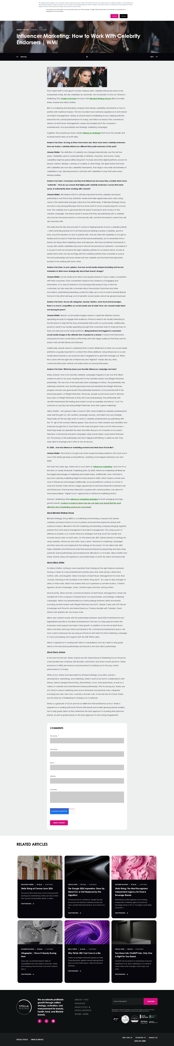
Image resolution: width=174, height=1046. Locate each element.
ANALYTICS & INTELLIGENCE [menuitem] (83, 1008)
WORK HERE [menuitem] (82, 1014)
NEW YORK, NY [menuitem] (127, 1037)
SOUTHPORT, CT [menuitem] (140, 1037)
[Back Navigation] (87, 57)
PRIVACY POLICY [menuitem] (22, 1039)
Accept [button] (114, 16)
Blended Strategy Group (100, 98)
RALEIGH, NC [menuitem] (153, 1037)
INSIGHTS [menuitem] (80, 1003)
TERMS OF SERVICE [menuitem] (37, 1039)
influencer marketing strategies (84, 499)
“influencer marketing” (103, 466)
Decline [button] (123, 16)
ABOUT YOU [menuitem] (82, 1000)
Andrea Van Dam (69, 98)
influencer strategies (92, 133)
